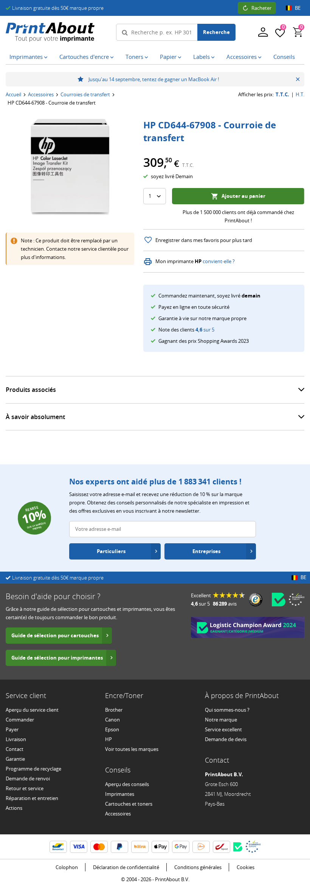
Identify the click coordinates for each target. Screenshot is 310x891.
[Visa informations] (78, 847)
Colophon (67, 867)
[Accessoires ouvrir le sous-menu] (261, 57)
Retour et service (24, 788)
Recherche (216, 32)
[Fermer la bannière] (297, 79)
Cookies (245, 867)
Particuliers (111, 551)
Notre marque (221, 719)
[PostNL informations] (201, 847)
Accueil (13, 94)
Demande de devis (225, 739)
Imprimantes (119, 794)
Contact (14, 749)
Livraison (16, 739)
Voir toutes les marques (131, 749)
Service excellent (223, 729)
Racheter (261, 8)
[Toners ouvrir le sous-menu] (147, 57)
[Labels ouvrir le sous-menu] (214, 57)
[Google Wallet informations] (180, 847)
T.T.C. (282, 94)
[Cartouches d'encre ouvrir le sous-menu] (113, 57)
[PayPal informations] (119, 847)
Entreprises (206, 551)
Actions (14, 808)
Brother (113, 709)
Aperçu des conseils (127, 784)
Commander (20, 719)
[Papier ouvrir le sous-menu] (181, 57)
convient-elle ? (219, 261)
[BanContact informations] (58, 847)
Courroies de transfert (85, 94)
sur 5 (204, 329)
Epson (112, 729)
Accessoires (41, 94)
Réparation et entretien (32, 798)
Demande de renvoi (28, 778)
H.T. (300, 94)
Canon (112, 719)
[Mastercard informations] (99, 847)
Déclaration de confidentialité (126, 867)
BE (298, 8)
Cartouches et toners (128, 803)
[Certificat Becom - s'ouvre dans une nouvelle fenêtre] (278, 599)
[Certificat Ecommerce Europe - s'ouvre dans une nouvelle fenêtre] (296, 599)
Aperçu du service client (32, 709)
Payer (12, 729)
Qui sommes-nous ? (227, 709)
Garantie (15, 758)
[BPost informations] (221, 847)
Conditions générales (198, 867)
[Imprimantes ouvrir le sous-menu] (47, 57)
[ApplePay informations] (160, 847)
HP (108, 739)
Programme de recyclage (33, 768)
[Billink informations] (140, 847)
